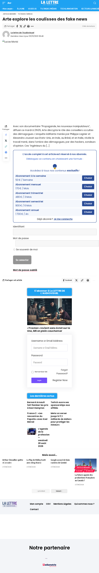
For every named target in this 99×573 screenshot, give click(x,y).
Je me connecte (63, 219)
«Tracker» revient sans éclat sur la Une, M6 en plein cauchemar (48, 329)
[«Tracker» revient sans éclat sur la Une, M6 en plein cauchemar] (49, 311)
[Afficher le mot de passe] (93, 243)
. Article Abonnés (9, 14)
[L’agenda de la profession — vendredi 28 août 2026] (31, 431)
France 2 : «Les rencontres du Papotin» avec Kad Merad (37, 417)
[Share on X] (21, 26)
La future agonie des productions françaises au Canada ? (85, 478)
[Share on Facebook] (17, 26)
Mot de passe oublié (25, 270)
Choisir (88, 178)
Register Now (60, 380)
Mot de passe (21, 238)
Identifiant (19, 226)
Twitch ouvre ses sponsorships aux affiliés (60, 405)
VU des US (89, 471)
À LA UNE (79, 471)
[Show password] (67, 362)
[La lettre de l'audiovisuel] (49, 3)
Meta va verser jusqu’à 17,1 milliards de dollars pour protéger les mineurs (61, 419)
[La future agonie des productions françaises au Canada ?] (86, 465)
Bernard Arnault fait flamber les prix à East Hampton (37, 405)
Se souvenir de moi (26, 249)
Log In (39, 380)
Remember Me (41, 372)
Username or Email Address (47, 340)
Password (36, 355)
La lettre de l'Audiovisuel (22, 32)
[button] (4, 3)
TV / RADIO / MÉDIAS (25, 14)
